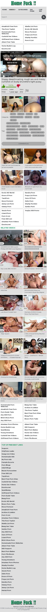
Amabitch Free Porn (9, 509)
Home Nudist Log (8, 568)
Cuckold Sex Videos (9, 482)
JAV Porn (32, 10)
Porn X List (6, 515)
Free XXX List (7, 473)
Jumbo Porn (6, 529)
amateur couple (12, 123)
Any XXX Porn (7, 532)
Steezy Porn (6, 585)
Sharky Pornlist (8, 565)
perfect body (24, 132)
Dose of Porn (7, 576)
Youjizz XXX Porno (32, 210)
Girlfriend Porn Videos (10, 493)
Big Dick (13, 120)
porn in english (12, 138)
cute (41, 126)
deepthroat (11, 129)
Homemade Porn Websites (12, 543)
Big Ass (36, 117)
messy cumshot (12, 132)
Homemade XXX (8, 457)
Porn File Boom (8, 554)
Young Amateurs (8, 560)
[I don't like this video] (18, 86)
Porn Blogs (6, 465)
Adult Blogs (6, 468)
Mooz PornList (7, 507)
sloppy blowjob (38, 135)
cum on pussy (33, 126)
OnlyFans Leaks (8, 451)
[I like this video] (3, 86)
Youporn (5, 448)
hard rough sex (35, 129)
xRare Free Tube (8, 546)
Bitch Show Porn (8, 540)
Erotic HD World (8, 501)
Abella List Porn (8, 523)
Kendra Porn (7, 582)
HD (36, 114)
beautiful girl (25, 123)
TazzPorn (5, 476)
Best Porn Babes (8, 551)
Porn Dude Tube (8, 496)
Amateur (21, 114)
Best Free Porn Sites (10, 479)
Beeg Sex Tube (8, 526)
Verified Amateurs (17, 117)
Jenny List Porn (8, 587)
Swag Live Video (8, 454)
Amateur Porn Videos (10, 518)
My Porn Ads (7, 459)
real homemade (12, 135)
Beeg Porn (6, 498)
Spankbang (6, 490)
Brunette (28, 117)
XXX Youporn (7, 548)
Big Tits (13, 114)
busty (24, 126)
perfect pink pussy (37, 132)
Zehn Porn (6, 574)
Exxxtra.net (6, 487)
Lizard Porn (6, 537)
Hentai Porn (6, 590)
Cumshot (29, 114)
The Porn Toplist (8, 521)
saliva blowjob (25, 135)
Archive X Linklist (8, 512)
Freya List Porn (8, 579)
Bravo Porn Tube (8, 504)
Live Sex (40, 10)
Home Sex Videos (9, 484)
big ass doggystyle (13, 126)
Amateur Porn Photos (10, 562)
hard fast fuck (22, 129)
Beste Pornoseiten (9, 470)
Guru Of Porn (7, 535)
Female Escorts (8, 462)
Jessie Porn (6, 571)
